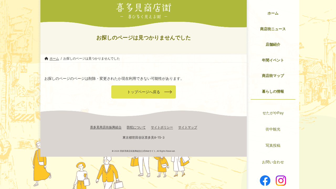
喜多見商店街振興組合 (106, 127)
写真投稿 (273, 145)
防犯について (136, 127)
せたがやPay (273, 113)
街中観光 (273, 129)
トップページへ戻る (143, 92)
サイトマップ (187, 127)
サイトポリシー (162, 127)
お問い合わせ (273, 162)
